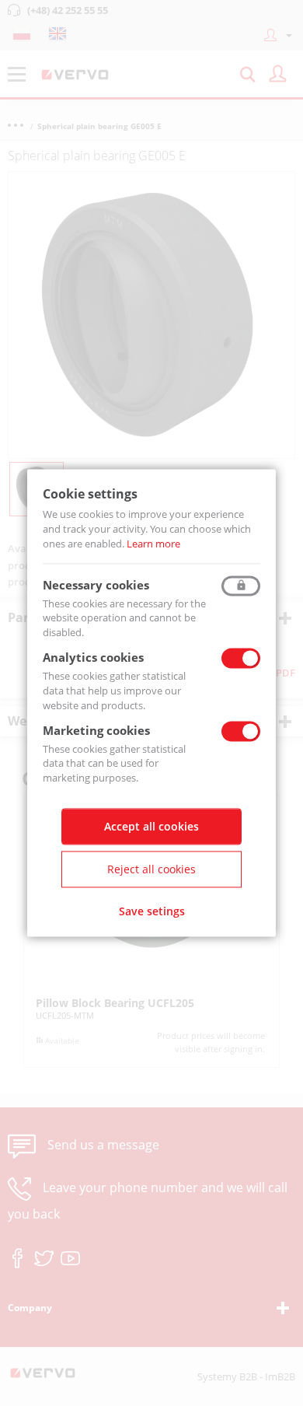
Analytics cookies (93, 658)
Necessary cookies (96, 585)
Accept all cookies (151, 827)
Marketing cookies (96, 730)
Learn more (153, 544)
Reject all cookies (151, 869)
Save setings (152, 911)
